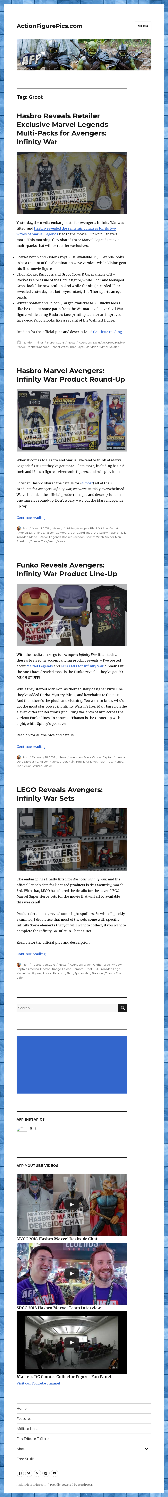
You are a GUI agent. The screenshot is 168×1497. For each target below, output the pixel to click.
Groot (110, 342)
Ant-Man (69, 528)
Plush (102, 761)
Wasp (61, 541)
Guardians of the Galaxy (92, 532)
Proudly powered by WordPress (71, 1485)
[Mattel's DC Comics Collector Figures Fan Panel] (72, 1342)
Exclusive (99, 342)
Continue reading (107, 332)
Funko (54, 761)
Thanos (35, 541)
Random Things (33, 342)
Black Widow (99, 528)
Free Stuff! (25, 1459)
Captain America (114, 757)
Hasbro (120, 342)
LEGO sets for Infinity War (82, 666)
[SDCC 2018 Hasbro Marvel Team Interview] (72, 1274)
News (71, 342)
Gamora (61, 532)
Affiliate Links (27, 1429)
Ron (25, 528)
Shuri (69, 973)
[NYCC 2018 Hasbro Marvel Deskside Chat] (72, 1205)
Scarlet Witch (60, 346)
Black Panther (93, 964)
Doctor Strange (50, 969)
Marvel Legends (50, 537)
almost (87, 483)
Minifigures (34, 973)
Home (22, 1409)
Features (24, 1419)
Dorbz (21, 761)
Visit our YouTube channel (38, 1383)
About (22, 1449)
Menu (143, 26)
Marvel (21, 346)
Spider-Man (113, 537)
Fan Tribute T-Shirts (33, 1439)
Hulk (123, 532)
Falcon (49, 532)
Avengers (85, 342)
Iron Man (22, 537)
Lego (116, 969)
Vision (94, 346)
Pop (109, 761)
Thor (73, 346)
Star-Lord (23, 541)
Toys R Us (83, 346)
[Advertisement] (72, 1065)
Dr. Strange (36, 532)
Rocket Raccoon (38, 346)
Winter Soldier (109, 346)
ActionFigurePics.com (50, 25)
